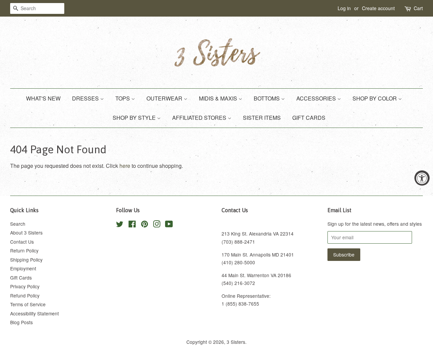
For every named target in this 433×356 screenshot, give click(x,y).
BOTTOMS (267, 98)
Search (17, 223)
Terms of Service (28, 304)
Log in (344, 8)
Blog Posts (21, 322)
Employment (23, 268)
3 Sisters (236, 341)
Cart (418, 8)
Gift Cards (21, 277)
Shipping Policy (26, 259)
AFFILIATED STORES (200, 117)
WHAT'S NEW (43, 98)
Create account (378, 8)
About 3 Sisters (26, 232)
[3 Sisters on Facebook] (132, 225)
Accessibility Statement (34, 313)
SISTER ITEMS (262, 117)
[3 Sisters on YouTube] (169, 225)
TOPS (123, 98)
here (124, 166)
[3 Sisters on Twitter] (119, 225)
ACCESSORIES (316, 98)
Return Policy (24, 250)
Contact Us (22, 241)
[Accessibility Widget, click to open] (422, 178)
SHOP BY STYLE (135, 117)
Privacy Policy (25, 286)
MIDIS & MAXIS (218, 98)
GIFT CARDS (308, 117)
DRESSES (86, 98)
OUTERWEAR (165, 98)
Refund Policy (25, 295)
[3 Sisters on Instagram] (156, 225)
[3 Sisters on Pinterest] (144, 225)
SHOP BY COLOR (375, 98)
